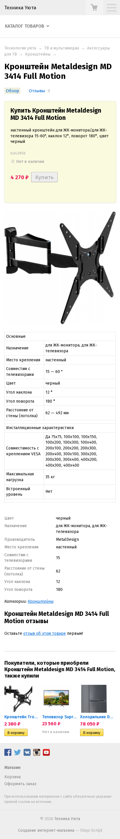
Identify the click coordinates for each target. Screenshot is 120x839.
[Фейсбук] (7, 754)
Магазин (12, 767)
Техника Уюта (20, 7)
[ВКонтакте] (27, 754)
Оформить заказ (20, 783)
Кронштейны (37, 54)
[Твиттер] (17, 754)
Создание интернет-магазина (46, 830)
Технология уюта (20, 48)
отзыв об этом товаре (44, 633)
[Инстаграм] (36, 754)
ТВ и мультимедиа (61, 48)
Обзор (12, 90)
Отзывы (37, 90)
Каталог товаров (24, 26)
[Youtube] (46, 754)
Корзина (12, 776)
